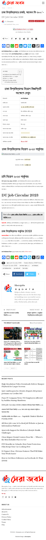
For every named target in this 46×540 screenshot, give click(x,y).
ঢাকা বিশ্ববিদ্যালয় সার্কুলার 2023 (11, 82)
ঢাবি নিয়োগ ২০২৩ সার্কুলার (8, 78)
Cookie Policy (6, 519)
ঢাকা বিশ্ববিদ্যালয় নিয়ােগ (7, 268)
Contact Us (5, 514)
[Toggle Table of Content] (18, 72)
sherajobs (27, 536)
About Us (4, 512)
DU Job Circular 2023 (9, 80)
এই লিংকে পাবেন (27, 251)
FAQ (3, 525)
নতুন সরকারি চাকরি (17, 268)
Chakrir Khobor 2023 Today (33, 263)
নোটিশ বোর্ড (27, 328)
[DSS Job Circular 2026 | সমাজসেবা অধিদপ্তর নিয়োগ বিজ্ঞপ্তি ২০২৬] (33, 333)
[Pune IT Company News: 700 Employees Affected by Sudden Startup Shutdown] (13, 333)
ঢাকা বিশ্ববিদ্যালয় (35, 265)
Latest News (39, 21)
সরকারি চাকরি (31, 21)
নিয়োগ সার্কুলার (25, 268)
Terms (4, 522)
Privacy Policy (6, 517)
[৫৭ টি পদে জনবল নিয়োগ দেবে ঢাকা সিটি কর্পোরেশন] (33, 354)
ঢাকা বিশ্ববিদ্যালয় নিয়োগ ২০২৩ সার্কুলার (10, 76)
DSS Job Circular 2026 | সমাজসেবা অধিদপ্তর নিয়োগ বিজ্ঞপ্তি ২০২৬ (22, 405)
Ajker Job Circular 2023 (14, 263)
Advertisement (6, 509)
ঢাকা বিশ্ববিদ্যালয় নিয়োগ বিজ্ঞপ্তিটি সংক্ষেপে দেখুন (12, 74)
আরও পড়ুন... (4, 493)
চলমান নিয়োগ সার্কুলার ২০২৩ (25, 265)
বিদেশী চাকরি (7, 348)
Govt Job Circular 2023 (10, 265)
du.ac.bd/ (24, 141)
